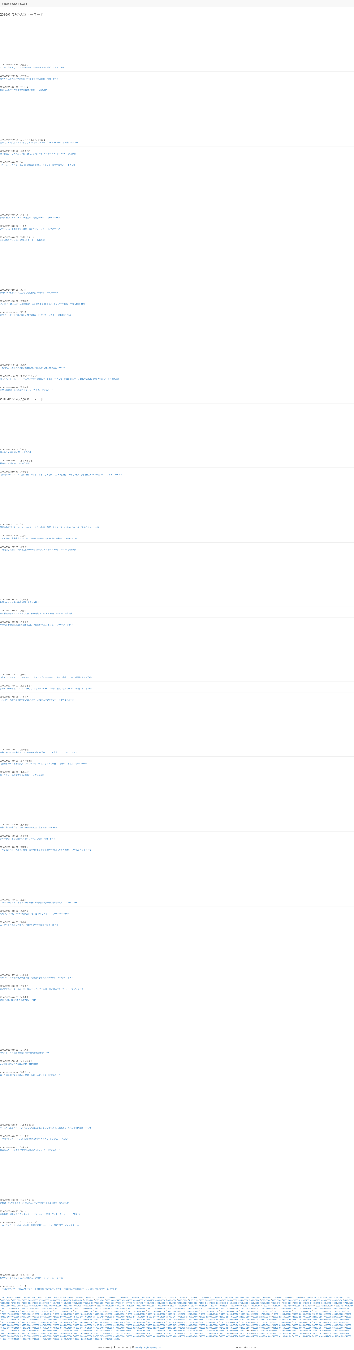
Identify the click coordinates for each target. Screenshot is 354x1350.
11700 (251, 1305)
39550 (76, 1336)
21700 (169, 1316)
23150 (10, 1319)
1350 (126, 1297)
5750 (263, 1300)
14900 (322, 1308)
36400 (10, 1333)
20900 (63, 1316)
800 (69, 1297)
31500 (63, 1327)
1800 (176, 1297)
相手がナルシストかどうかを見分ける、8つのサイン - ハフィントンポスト (32, 1277)
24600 (202, 1319)
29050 (89, 1325)
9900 (14, 1305)
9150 (285, 1302)
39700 (96, 1336)
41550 (342, 1336)
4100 (80, 1300)
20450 (3, 1316)
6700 (14, 1302)
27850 (282, 1322)
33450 (322, 1327)
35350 (222, 1330)
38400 (275, 1333)
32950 (255, 1327)
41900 (36, 1338)
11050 (165, 1305)
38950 (348, 1333)
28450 (10, 1325)
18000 (30, 1314)
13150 (89, 1308)
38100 (235, 1333)
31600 (76, 1327)
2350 (237, 1297)
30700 (308, 1325)
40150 (156, 1336)
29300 (123, 1325)
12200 (317, 1305)
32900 (249, 1327)
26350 (83, 1322)
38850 (335, 1333)
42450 (109, 1338)
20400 (348, 1314)
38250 (255, 1333)
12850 (50, 1308)
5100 (191, 1300)
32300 (169, 1327)
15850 (96, 1311)
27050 (176, 1322)
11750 (258, 1305)
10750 (125, 1305)
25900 (23, 1322)
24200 (149, 1319)
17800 (3, 1314)
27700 (262, 1322)
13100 (83, 1308)
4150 (86, 1300)
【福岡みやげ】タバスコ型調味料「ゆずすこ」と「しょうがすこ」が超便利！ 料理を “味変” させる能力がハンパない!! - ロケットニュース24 (61, 474)
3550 (19, 1300)
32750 (229, 1327)
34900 (162, 1330)
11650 (244, 1305)
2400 (242, 1297)
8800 (246, 1302)
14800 (308, 1308)
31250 (30, 1327)
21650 (162, 1316)
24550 (196, 1319)
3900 (58, 1300)
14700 (295, 1308)
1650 (159, 1297)
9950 (19, 1305)
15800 (89, 1311)
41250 (302, 1336)
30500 (282, 1325)
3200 (331, 1297)
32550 (202, 1327)
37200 (116, 1333)
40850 (249, 1336)
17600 (328, 1311)
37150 (109, 1333)
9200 (290, 1302)
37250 (123, 1333)
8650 (229, 1302)
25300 (295, 1319)
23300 (30, 1319)
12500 (3, 1308)
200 (16, 1297)
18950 (156, 1314)
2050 (203, 1297)
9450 (318, 1302)
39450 (63, 1336)
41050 (275, 1336)
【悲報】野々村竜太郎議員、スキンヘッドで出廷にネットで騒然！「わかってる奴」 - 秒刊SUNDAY (43, 763)
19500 (229, 1314)
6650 (8, 1302)
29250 (116, 1325)
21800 (182, 1316)
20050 (302, 1314)
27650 (255, 1322)
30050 (222, 1325)
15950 (109, 1311)
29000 (83, 1325)
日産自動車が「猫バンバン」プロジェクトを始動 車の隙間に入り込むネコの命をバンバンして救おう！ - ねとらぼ (49, 527)
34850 (156, 1330)
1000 (87, 1297)
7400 (91, 1302)
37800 (196, 1333)
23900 (109, 1319)
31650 (83, 1327)
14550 (275, 1308)
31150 (16, 1327)
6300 (323, 1300)
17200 (275, 1311)
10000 (25, 1305)
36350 (3, 1333)
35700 (269, 1330)
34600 (123, 1330)
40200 (162, 1336)
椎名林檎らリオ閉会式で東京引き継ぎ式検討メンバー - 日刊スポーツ (30, 1150)
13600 (149, 1308)
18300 (69, 1314)
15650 (69, 1311)
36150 (328, 1330)
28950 (76, 1325)
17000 (249, 1311)
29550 (156, 1325)
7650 (119, 1302)
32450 (189, 1327)
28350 (348, 1322)
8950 (263, 1302)
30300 (255, 1325)
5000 (180, 1300)
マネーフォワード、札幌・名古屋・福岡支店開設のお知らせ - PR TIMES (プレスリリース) (39, 1225)
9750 (351, 1302)
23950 (116, 1319)
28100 (315, 1322)
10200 (52, 1305)
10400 (78, 1305)
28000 (302, 1322)
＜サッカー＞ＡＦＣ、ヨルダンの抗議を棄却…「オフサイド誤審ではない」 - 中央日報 (37, 164)
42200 (76, 1338)
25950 (30, 1322)
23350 (36, 1319)
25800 (10, 1322)
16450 (176, 1311)
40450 (196, 1336)
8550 (218, 1302)
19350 (209, 1314)
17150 (269, 1311)
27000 (169, 1322)
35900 (295, 1330)
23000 (342, 1316)
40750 (235, 1336)
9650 (340, 1302)
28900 (69, 1325)
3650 (30, 1300)
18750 (129, 1314)
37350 (136, 1333)
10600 (105, 1305)
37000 (89, 1333)
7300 (80, 1302)
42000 (50, 1338)
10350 (72, 1305)
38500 (288, 1333)
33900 (30, 1330)
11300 (198, 1305)
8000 (157, 1302)
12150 (311, 1305)
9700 (345, 1302)
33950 (36, 1330)
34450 (103, 1330)
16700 (209, 1311)
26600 (116, 1322)
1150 (104, 1297)
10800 (131, 1305)
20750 (43, 1316)
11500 (224, 1305)
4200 (91, 1300)
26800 (142, 1322)
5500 (235, 1300)
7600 (113, 1302)
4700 (146, 1300)
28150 (322, 1322)
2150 (214, 1297)
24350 (169, 1319)
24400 (176, 1319)
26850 (149, 1322)
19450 (222, 1314)
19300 (202, 1314)
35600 (255, 1330)
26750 (136, 1322)
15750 (83, 1311)
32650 (215, 1327)
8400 (202, 1302)
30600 (295, 1325)
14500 (269, 1308)
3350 (347, 1297)
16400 (169, 1311)
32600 (209, 1327)
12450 (350, 1305)
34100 (56, 1330)
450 (38, 1297)
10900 (145, 1305)
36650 (43, 1333)
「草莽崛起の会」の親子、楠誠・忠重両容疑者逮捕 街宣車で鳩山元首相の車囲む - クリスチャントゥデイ (45, 849)
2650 (270, 1297)
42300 (89, 1338)
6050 (296, 1300)
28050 (308, 1322)
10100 (38, 1305)
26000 (36, 1322)
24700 (215, 1319)
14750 (302, 1308)
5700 (257, 1300)
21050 (83, 1316)
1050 (93, 1297)
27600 (249, 1322)
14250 (235, 1308)
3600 (25, 1300)
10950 (151, 1305)
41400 (322, 1336)
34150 (63, 1330)
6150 (307, 1300)
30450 (275, 1325)
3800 (47, 1300)
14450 (262, 1308)
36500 (23, 1333)
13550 (142, 1308)
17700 (342, 1311)
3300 (342, 1297)
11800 (264, 1305)
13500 (136, 1308)
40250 (169, 1336)
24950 (249, 1319)
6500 (345, 1300)
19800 (269, 1314)
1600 (154, 1297)
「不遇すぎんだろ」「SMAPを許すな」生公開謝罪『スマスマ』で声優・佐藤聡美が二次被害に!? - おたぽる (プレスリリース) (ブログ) (58, 1289)
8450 (207, 1302)
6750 (19, 1302)
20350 (342, 1314)
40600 (215, 1336)
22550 (282, 1316)
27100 (182, 1322)
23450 (50, 1319)
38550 (295, 1333)
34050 (50, 1330)
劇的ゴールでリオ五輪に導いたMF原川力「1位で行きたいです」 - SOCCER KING (35, 315)
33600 (342, 1327)
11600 (238, 1305)
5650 (251, 1300)
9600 (334, 1302)
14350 (249, 1308)
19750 (262, 1314)
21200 (103, 1316)
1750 (170, 1297)
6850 (30, 1302)
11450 (218, 1305)
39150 (23, 1336)
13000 (69, 1308)
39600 (83, 1336)
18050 (36, 1314)
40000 (136, 1336)
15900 (103, 1311)
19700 (255, 1314)
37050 (96, 1333)
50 (3, 1297)
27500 (235, 1322)
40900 (255, 1336)
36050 (315, 1330)
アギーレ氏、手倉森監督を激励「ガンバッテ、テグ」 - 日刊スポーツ (30, 228)
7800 (135, 1302)
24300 (162, 1319)
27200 (196, 1322)
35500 (242, 1330)
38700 (315, 1333)
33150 (282, 1327)
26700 (129, 1322)
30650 (302, 1325)
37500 (156, 1333)
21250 (109, 1316)
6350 (329, 1300)
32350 (176, 1327)
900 (78, 1297)
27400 (222, 1322)
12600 (16, 1308)
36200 (335, 1330)
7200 (69, 1302)
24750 (222, 1319)
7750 (130, 1302)
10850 (138, 1305)
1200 (109, 1297)
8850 (251, 1302)
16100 (129, 1311)
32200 (156, 1327)
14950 (328, 1308)
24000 (123, 1319)
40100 (149, 1336)
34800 (149, 1330)
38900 (342, 1333)
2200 (220, 1297)
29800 (189, 1325)
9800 (3, 1305)
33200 (288, 1327)
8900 (257, 1302)
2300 (231, 1297)
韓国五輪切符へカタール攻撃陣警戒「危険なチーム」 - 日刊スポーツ (30, 217)
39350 (50, 1336)
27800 (275, 1322)
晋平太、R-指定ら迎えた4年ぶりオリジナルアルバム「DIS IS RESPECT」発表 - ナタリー (39, 142)
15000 (335, 1308)
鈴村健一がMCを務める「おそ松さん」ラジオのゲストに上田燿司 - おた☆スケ (34, 1202)
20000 (295, 1314)
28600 (30, 1325)
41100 (282, 1336)
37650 (176, 1333)
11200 (185, 1305)
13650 (156, 1308)
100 (7, 1297)
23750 (89, 1319)
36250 (342, 1330)
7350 (86, 1302)
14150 (222, 1308)
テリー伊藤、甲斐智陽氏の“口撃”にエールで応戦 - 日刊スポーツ (27, 838)
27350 (215, 1322)
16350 (162, 1311)
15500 (50, 1311)
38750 (322, 1333)
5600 (246, 1300)
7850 (141, 1302)
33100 (275, 1327)
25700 (348, 1319)
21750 (176, 1316)
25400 (308, 1319)
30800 (322, 1325)
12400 (344, 1305)
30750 (315, 1325)
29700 (176, 1325)
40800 (242, 1336)
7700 (124, 1302)
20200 (322, 1314)
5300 (213, 1300)
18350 (76, 1314)
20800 (50, 1316)
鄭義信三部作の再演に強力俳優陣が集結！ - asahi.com (24, 89)
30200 (242, 1325)
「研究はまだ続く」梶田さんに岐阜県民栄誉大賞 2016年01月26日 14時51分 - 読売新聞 (38, 549)
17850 (10, 1314)
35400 (229, 1330)
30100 (229, 1325)
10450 (85, 1305)
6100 (301, 1300)
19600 (242, 1314)
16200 (142, 1311)
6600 (3, 1302)
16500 (182, 1311)
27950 (295, 1322)
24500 (189, 1319)
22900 (328, 1316)
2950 (303, 1297)
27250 (202, 1322)
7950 (152, 1302)
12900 (56, 1308)
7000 (47, 1302)
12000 (291, 1305)
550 (47, 1297)
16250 (149, 1311)
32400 (182, 1327)
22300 (249, 1316)
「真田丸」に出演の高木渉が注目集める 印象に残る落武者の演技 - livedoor (32, 367)
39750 (103, 1336)
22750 (308, 1316)
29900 (202, 1325)
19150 (182, 1314)
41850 (30, 1338)
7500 (102, 1302)
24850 (235, 1319)
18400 (83, 1314)
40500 (202, 1336)
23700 (83, 1319)
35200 (202, 1330)
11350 (204, 1305)
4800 (157, 1300)
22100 (222, 1316)
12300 (331, 1305)
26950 (162, 1322)
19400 (215, 1314)
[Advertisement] (83, 41)
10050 (32, 1305)
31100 (10, 1327)
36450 (16, 1333)
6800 (25, 1302)
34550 (116, 1330)
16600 (196, 1311)
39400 (56, 1336)
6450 (340, 1300)
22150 (229, 1316)
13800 (176, 1308)
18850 (142, 1314)
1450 (137, 1297)
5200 (202, 1300)
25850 (16, 1322)
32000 (129, 1327)
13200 (96, 1308)
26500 (103, 1322)
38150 (242, 1333)
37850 (202, 1333)
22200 (235, 1316)
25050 (262, 1319)
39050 (10, 1336)
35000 (176, 1330)
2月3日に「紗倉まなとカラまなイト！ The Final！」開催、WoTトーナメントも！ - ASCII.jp (40, 1213)
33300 (302, 1327)
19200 (189, 1314)
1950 (192, 1297)
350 (29, 1297)
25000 (255, 1319)
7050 (52, 1302)
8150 (174, 1302)
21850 (189, 1316)
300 (25, 1297)
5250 (207, 1300)
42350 (96, 1338)
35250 (209, 1330)
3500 (14, 1300)
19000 (162, 1314)
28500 (16, 1325)
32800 (235, 1327)
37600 (169, 1333)
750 (64, 1297)
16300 (156, 1311)
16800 (222, 1311)
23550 (63, 1319)
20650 (30, 1316)
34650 (129, 1330)
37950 (215, 1333)
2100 (209, 1297)
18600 (109, 1314)
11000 (158, 1305)
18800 (136, 1314)
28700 (43, 1325)
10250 (58, 1305)
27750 (269, 1322)
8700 (235, 1302)
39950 (129, 1336)
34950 (169, 1330)
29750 (182, 1325)
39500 (69, 1336)
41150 (288, 1336)
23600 (69, 1319)
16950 (242, 1311)
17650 (335, 1311)
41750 (16, 1338)
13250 (103, 1308)
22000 (209, 1316)
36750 (56, 1333)
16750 (215, 1311)
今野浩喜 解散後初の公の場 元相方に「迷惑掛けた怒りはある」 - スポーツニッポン (36, 624)
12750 (36, 1308)
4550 (130, 1300)
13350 (116, 1308)
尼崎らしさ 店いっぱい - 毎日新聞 (14, 463)
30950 (342, 1325)
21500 (142, 1316)
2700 (275, 1297)
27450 (229, 1322)
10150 (45, 1305)
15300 (23, 1311)
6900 (36, 1302)
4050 (74, 1300)
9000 (268, 1302)
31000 (348, 1325)
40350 (182, 1336)
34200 (69, 1330)
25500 (322, 1319)
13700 (162, 1308)
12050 (297, 1305)
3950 (63, 1300)
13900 (189, 1308)
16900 (235, 1311)
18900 (149, 1314)
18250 (63, 1314)
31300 (36, 1327)
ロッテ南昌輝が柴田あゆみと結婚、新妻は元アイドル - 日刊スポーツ (30, 1075)
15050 (342, 1308)
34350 (89, 1330)
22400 (262, 1316)
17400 (302, 1311)
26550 (109, 1322)
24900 (242, 1319)
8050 (163, 1302)
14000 (202, 1308)
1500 (142, 1297)
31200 (23, 1327)
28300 (342, 1322)
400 (33, 1297)
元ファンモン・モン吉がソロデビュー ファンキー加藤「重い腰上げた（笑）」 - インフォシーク (42, 988)
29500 (149, 1325)
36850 (69, 1333)
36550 (30, 1333)
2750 (281, 1297)
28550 (23, 1325)
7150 (63, 1302)
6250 (318, 1300)
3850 (52, 1300)
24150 (142, 1319)
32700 (222, 1327)
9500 (323, 1302)
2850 (292, 1297)
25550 (328, 1319)
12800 (43, 1308)
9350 (307, 1302)
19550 (235, 1314)
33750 (10, 1330)
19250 (196, 1314)
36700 (50, 1333)
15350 (30, 1311)
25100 (269, 1319)
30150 (235, 1325)
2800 (286, 1297)
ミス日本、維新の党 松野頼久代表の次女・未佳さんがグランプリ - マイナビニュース (37, 699)
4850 (163, 1300)
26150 (56, 1322)
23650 (76, 1319)
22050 (215, 1316)
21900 (196, 1316)
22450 (269, 1316)
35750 (275, 1330)
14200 (229, 1308)
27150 (189, 1322)
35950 (302, 1330)
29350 (129, 1325)
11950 (284, 1305)
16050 (123, 1311)
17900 (16, 1314)
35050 (182, 1330)
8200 (180, 1302)
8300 (191, 1302)
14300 (242, 1308)
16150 (136, 1311)
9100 (279, 1302)
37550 (162, 1333)
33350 (308, 1327)
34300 (83, 1330)
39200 (30, 1336)
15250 (16, 1311)
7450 (97, 1302)
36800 (63, 1333)
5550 (240, 1300)
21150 (96, 1316)
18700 (123, 1314)
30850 (328, 1325)
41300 (308, 1336)
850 (73, 1297)
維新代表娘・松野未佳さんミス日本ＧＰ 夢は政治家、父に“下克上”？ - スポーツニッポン (38, 752)
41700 (10, 1338)
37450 (149, 1333)
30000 (215, 1325)
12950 (63, 1308)
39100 (16, 1336)
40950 (262, 1336)
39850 (116, 1336)
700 (60, 1297)
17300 (288, 1311)
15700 (76, 1311)
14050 (209, 1308)
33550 (335, 1327)
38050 (229, 1333)
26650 (123, 1322)
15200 (10, 1311)
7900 (146, 1302)
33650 (348, 1327)
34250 (76, 1330)
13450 (129, 1308)
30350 (262, 1325)
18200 (56, 1314)
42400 (103, 1338)
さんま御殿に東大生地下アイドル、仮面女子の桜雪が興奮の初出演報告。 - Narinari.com (38, 538)
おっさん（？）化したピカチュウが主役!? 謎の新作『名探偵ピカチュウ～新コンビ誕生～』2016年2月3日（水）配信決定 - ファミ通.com (59, 378)
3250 (336, 1297)
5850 (274, 1300)
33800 (16, 1330)
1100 (98, 1297)
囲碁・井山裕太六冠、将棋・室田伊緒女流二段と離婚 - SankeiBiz (28, 827)
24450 (182, 1319)
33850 (23, 1330)
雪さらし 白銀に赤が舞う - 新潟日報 (15, 452)
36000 (308, 1330)
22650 (295, 1316)
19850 (275, 1314)
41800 (23, 1338)
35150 (196, 1330)
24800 (229, 1319)
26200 (63, 1322)
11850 (271, 1305)
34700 (136, 1330)
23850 (103, 1319)
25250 (288, 1319)
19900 (282, 1314)
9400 (312, 1302)
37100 (103, 1333)
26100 (50, 1322)
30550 (288, 1325)
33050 (269, 1327)
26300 (76, 1322)
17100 (262, 1311)
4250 (97, 1300)
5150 (196, 1300)
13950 (196, 1308)
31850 (109, 1327)
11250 (191, 1305)
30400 (269, 1325)
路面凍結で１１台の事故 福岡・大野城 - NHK (19, 602)
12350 (337, 1305)
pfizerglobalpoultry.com (15, 3)
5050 (185, 1300)
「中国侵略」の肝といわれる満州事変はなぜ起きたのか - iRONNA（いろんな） (34, 1138)
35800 (282, 1330)
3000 (308, 1297)
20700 (36, 1316)
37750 (189, 1333)
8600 (224, 1302)
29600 (162, 1325)
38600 (302, 1333)
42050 (56, 1338)
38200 (249, 1333)
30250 (249, 1325)
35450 (235, 1330)
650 (56, 1297)
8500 (213, 1302)
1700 (165, 1297)
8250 (185, 1302)
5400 (224, 1300)
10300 (65, 1305)
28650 (36, 1325)
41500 (335, 1336)
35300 (215, 1330)
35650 (262, 1330)
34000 (43, 1330)
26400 (89, 1322)
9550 (329, 1302)
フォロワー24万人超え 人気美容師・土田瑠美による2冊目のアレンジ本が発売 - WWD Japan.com (42, 303)
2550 (259, 1297)
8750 (240, 1302)
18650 (116, 1314)
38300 (262, 1333)
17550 (322, 1311)
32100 (142, 1327)
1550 (148, 1297)
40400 (189, 1336)
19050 (169, 1314)
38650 (308, 1333)
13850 (182, 1308)
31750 (96, 1327)
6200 (312, 1300)
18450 (89, 1314)
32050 (136, 1327)
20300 (335, 1314)
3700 (36, 1300)
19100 (176, 1314)
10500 (92, 1305)
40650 (222, 1336)
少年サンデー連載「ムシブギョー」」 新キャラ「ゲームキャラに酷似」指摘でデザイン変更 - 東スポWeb (46, 677)
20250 (328, 1314)
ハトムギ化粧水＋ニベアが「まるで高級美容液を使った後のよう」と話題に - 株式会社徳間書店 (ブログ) (45, 1127)
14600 (282, 1308)
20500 (10, 1316)
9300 (301, 1302)
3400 (3, 1300)
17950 (23, 1314)
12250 (324, 1305)
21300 (116, 1316)
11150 (178, 1305)
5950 (285, 1300)
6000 (290, 1300)
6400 (334, 1300)
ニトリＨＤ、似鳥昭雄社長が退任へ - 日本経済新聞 (22, 774)
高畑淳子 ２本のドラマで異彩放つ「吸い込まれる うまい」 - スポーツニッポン (34, 913)
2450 (248, 1297)
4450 (119, 1300)
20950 (69, 1316)
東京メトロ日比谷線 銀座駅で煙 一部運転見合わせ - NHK (25, 1052)
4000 (69, 1300)
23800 (96, 1319)
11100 (171, 1305)
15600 (63, 1311)
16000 (116, 1311)
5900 (279, 1300)
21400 (129, 1316)
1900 (187, 1297)
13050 (76, 1308)
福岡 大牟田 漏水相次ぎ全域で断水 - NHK (18, 999)
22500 (275, 1316)
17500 (315, 1311)
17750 (348, 1311)
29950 (209, 1325)
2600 (264, 1297)
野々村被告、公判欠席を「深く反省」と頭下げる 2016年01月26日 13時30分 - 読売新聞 (38, 153)
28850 (63, 1325)
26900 (156, 1322)
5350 (218, 1300)
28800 (56, 1325)
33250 (295, 1327)
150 (11, 1297)
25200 (282, 1319)
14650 (288, 1308)
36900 (76, 1333)
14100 (215, 1308)
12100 (304, 1305)
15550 (56, 1311)
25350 (302, 1319)
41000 (269, 1336)
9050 (274, 1302)
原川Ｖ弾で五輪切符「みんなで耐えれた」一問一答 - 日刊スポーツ (29, 292)
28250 (335, 1322)
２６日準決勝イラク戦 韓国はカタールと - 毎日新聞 (22, 239)
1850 (181, 1297)
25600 (335, 1319)
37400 (142, 1333)
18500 (96, 1314)
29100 (96, 1325)
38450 (282, 1333)
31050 (3, 1327)
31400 (50, 1327)
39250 (36, 1336)
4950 (174, 1300)
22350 (255, 1316)
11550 (231, 1305)
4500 (124, 1300)
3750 (41, 1300)
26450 (96, 1322)
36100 (322, 1330)
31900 (116, 1327)
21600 (156, 1316)
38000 (222, 1333)
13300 (109, 1308)
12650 (23, 1308)
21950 (202, 1316)
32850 (242, 1327)
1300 (120, 1297)
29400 (136, 1325)
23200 (16, 1319)
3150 (325, 1297)
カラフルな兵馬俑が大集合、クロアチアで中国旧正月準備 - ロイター (30, 924)
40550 (209, 1336)
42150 (69, 1338)
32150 (149, 1327)
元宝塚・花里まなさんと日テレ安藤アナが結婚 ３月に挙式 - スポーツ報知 (32, 67)
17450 (308, 1311)
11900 (277, 1305)
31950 (123, 1327)
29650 (169, 1325)
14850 (315, 1308)
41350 (315, 1336)
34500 (109, 1330)
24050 (129, 1319)
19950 (288, 1314)
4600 (135, 1300)
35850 (288, 1330)
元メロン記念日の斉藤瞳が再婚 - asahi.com (19, 1063)
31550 (69, 1327)
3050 (314, 1297)
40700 (229, 1336)
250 (20, 1297)
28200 (328, 1322)
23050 (348, 1316)
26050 (43, 1322)
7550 (108, 1302)
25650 (342, 1319)
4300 (102, 1300)
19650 (249, 1314)
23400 (43, 1319)
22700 (302, 1316)
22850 (322, 1316)
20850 (56, 1316)
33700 (3, 1330)
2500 (253, 1297)
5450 (229, 1300)
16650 (202, 1311)
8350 (196, 1302)
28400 (3, 1325)
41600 (348, 1336)
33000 (262, 1327)
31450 (56, 1327)
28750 (50, 1325)
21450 (136, 1316)
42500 (116, 1338)
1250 (115, 1297)
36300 (348, 1330)
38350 (269, 1333)
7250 (74, 1302)
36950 (83, 1333)
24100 (136, 1319)
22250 (242, 1316)
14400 (255, 1308)
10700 (118, 1305)
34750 (142, 1330)
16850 (229, 1311)
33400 (315, 1327)
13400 (123, 1308)
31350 (43, 1327)
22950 (335, 1316)
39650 (89, 1336)
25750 (3, 1322)
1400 (131, 1297)
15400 (36, 1311)
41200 (295, 1336)
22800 (315, 1316)
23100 (3, 1319)
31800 (103, 1327)
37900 (209, 1333)
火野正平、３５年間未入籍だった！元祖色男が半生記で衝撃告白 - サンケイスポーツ (36, 977)
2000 (198, 1297)
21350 (123, 1316)
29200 (109, 1325)
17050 (255, 1311)
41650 (3, 1338)
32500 (196, 1327)
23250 (23, 1319)
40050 (142, 1336)
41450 (328, 1336)
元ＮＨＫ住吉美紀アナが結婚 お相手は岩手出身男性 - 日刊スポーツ (29, 78)
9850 (8, 1305)
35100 (189, 1330)
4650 (141, 1300)
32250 (162, 1327)
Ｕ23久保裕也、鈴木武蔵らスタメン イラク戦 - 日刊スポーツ (26, 390)
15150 (3, 1311)
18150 (50, 1314)
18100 (43, 1314)
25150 (275, 1319)
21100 (89, 1316)
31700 (89, 1327)
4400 (113, 1300)
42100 (63, 1338)
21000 (76, 1316)
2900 (297, 1297)
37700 (182, 1333)
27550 (242, 1322)
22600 (288, 1316)
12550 (10, 1308)
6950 (41, 1302)
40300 (176, 1336)
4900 (168, 1300)
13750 (169, 1308)
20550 (16, 1316)
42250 (83, 1338)
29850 (196, 1325)
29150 (103, 1325)
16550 (189, 1311)
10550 (98, 1305)
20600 (23, 1316)
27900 (288, 1322)
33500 (328, 1327)
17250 (282, 1311)
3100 (319, 1297)
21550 (149, 1316)
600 (51, 1297)
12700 (30, 1308)
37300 (129, 1333)
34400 (96, 1330)
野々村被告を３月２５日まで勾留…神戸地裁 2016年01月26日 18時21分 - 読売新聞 (36, 613)
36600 (36, 1333)
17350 (295, 1311)
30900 (335, 1325)
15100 (348, 1308)
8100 (168, 1302)
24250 (156, 1319)
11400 (211, 1305)
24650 (209, 1319)
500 (42, 1297)
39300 (43, 1336)
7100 (58, 1302)
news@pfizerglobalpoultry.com (148, 1347)
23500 (56, 1319)
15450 (43, 1311)
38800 (328, 1333)
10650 (111, 1305)
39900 (123, 1336)
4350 (108, 1300)
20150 (315, 1314)
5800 (268, 1300)
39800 (109, 1336)
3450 (8, 1300)
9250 (296, 1302)
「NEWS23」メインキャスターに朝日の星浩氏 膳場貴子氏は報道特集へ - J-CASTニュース (39, 902)
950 (82, 1297)
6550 (351, 1300)
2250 (225, 1297)
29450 (142, 1325)
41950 (43, 1338)
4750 (152, 1300)
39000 (3, 1336)
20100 (308, 1314)
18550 (103, 1314)
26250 (69, 1322)
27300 (209, 1322)
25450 (315, 1319)
